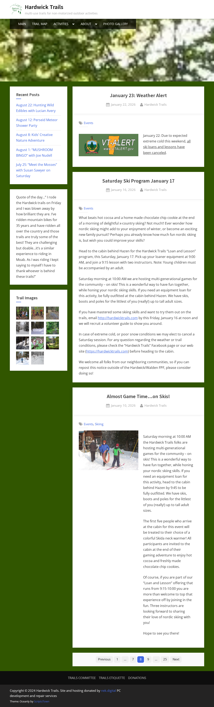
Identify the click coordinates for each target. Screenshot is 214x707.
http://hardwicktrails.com (118, 318)
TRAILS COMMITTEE (82, 678)
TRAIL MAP (39, 24)
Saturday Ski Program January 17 (138, 181)
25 (165, 659)
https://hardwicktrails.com (107, 351)
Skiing (99, 424)
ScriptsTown (41, 701)
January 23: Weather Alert (138, 95)
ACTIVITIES (61, 24)
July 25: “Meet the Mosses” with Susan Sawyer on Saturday (36, 170)
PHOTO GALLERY (115, 24)
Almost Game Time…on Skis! (138, 396)
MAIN (22, 24)
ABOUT (86, 24)
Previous (104, 659)
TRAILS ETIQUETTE (112, 678)
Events (88, 123)
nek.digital (108, 690)
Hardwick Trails (44, 7)
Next (176, 659)
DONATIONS (137, 678)
